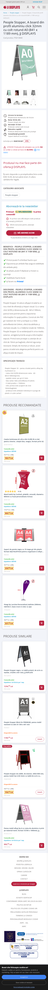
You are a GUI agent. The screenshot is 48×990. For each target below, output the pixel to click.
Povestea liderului (24, 864)
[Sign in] (28, 7)
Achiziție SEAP (37, 2)
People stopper (14, 13)
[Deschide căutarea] (39, 7)
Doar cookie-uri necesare (24, 983)
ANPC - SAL (24, 923)
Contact (24, 879)
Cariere (24, 875)
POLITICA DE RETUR (24, 905)
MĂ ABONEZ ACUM (24, 233)
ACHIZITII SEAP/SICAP (24, 898)
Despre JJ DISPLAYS (24, 861)
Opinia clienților (24, 872)
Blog (24, 894)
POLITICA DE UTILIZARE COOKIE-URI (24, 908)
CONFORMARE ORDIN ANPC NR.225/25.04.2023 (24, 901)
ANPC (24, 926)
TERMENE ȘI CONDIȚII (24, 916)
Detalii (40, 739)
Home (5, 13)
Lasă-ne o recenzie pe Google (24, 884)
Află (26, 141)
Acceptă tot (24, 977)
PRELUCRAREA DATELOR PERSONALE (24, 912)
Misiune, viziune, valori (24, 868)
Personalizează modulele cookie (24, 919)
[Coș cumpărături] (33, 7)
